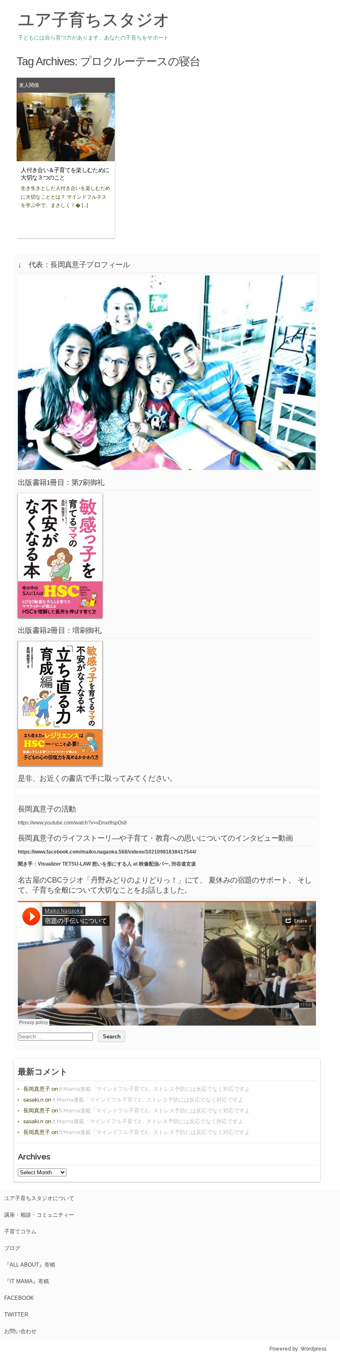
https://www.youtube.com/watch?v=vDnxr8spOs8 (72, 823)
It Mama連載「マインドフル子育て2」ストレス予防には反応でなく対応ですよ (154, 1089)
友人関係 (29, 85)
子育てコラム (20, 1231)
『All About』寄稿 (29, 1265)
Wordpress (313, 1349)
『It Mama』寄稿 (26, 1281)
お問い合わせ (20, 1331)
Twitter (16, 1314)
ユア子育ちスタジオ (94, 19)
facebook (19, 1298)
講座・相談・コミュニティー (39, 1215)
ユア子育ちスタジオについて (39, 1198)
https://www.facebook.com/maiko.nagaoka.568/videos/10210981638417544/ (107, 852)
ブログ (12, 1248)
